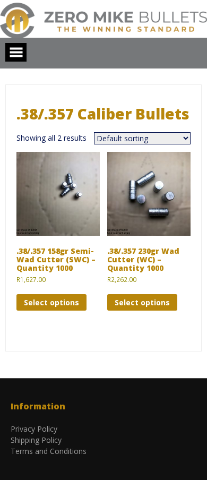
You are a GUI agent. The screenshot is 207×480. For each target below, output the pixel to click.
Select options (51, 302)
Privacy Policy (34, 429)
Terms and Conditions (49, 451)
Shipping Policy (36, 440)
